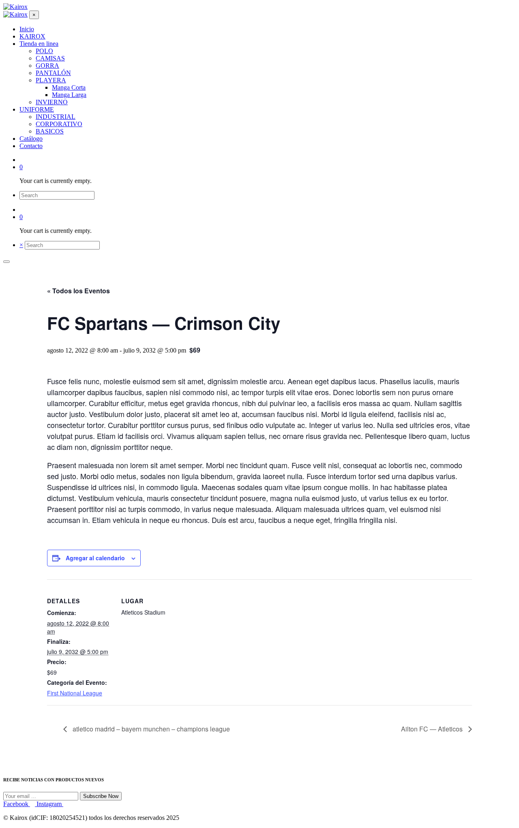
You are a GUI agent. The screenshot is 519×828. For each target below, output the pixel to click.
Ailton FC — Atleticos (432, 728)
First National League (74, 693)
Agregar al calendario (95, 558)
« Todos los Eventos (78, 290)
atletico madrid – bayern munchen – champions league (150, 728)
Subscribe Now (100, 796)
